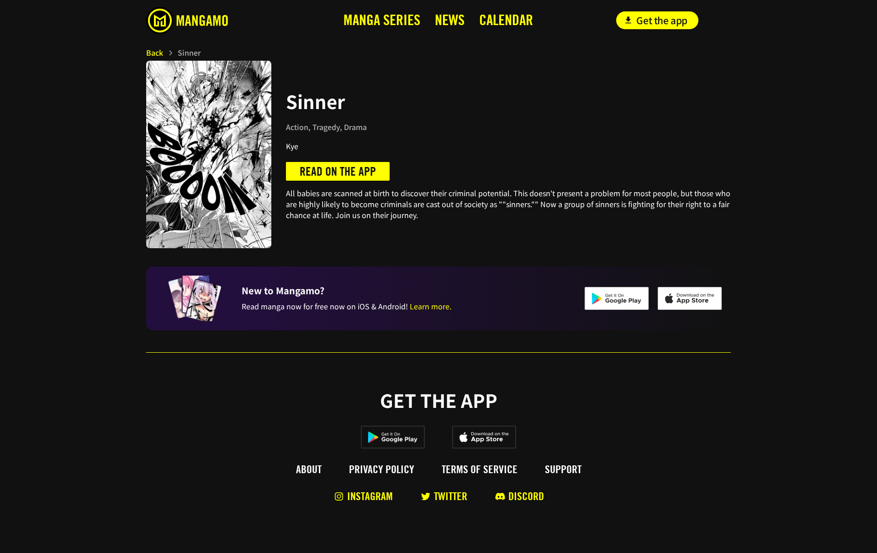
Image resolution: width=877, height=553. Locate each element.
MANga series (381, 20)
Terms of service (480, 469)
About (309, 469)
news (450, 20)
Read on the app (338, 171)
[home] (207, 20)
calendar (506, 20)
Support (563, 469)
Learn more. (430, 306)
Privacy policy (381, 469)
